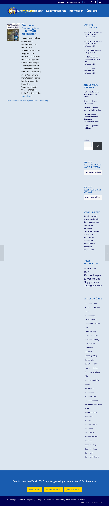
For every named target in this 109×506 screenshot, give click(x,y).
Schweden (89, 428)
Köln (86, 376)
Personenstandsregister (93, 404)
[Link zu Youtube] (100, 2)
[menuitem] (61, 2)
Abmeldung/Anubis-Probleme (91, 127)
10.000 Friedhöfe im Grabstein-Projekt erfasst (91, 94)
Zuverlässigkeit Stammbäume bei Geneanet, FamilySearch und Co (92, 117)
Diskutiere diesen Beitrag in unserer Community (27, 100)
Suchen (86, 140)
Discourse (88, 335)
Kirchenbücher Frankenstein (89, 69)
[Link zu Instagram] (95, 2)
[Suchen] (97, 146)
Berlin (87, 311)
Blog (86, 2)
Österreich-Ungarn (92, 457)
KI (85, 372)
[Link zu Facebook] (91, 2)
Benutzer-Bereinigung (92, 50)
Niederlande (89, 392)
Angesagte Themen (91, 86)
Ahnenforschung (91, 303)
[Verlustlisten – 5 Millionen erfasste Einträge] (107, 253)
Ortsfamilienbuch (91, 400)
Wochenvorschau (91, 437)
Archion (97, 307)
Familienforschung (92, 339)
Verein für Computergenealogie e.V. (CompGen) (36, 499)
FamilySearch (90, 344)
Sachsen (88, 420)
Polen (87, 408)
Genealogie (89, 360)
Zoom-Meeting (90, 445)
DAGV (97, 323)
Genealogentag (91, 356)
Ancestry (88, 307)
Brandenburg (90, 315)
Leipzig (87, 384)
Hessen (87, 368)
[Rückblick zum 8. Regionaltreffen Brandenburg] (2, 253)
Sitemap (61, 2)
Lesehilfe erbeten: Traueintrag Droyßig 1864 (92, 59)
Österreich (89, 453)
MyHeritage (89, 388)
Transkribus (89, 433)
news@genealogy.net (95, 285)
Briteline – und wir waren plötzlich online (92, 109)
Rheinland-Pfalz (91, 412)
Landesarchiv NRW (92, 380)
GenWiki (88, 364)
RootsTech (89, 416)
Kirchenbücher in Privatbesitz (90, 102)
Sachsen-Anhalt (91, 424)
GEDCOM (88, 352)
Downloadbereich (74, 2)
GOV (96, 364)
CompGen (89, 323)
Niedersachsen (90, 396)
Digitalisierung (90, 331)
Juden (95, 368)
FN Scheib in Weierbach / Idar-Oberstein (93, 33)
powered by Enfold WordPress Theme (70, 499)
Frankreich (89, 348)
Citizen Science (91, 319)
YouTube (88, 441)
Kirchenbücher (94, 372)
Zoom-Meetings (91, 449)
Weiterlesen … (27, 96)
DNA (96, 335)
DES (86, 327)
